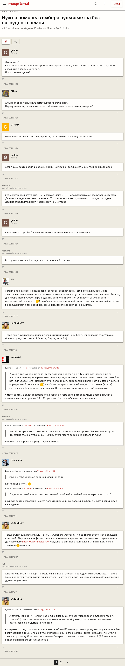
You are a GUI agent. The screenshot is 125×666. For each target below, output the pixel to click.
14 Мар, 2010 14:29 (10, 453)
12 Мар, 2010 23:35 (10, 178)
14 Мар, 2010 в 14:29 (46, 471)
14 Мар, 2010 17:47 (10, 516)
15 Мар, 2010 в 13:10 (46, 610)
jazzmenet (28, 488)
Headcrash (16, 460)
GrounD (15, 125)
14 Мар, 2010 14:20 (10, 410)
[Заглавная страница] (18, 2)
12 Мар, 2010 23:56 (10, 244)
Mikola (14, 91)
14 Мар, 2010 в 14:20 (55, 425)
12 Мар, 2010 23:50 (10, 213)
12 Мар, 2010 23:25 (10, 118)
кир (25, 368)
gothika (14, 50)
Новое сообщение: (23, 28)
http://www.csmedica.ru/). (35, 541)
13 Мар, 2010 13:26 (10, 316)
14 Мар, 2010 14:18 (9, 350)
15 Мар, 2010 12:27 (10, 557)
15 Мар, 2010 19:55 (10, 651)
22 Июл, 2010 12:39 (58, 28)
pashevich (16, 357)
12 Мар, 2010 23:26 (10, 148)
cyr (12, 279)
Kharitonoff (40, 28)
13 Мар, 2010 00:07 (10, 272)
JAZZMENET (17, 323)
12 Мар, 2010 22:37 (10, 84)
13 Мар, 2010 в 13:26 (50, 368)
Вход (117, 3)
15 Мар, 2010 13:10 (9, 592)
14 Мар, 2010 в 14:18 (54, 488)
